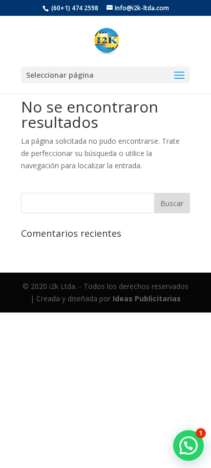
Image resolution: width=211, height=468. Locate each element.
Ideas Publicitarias (147, 298)
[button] (188, 445)
